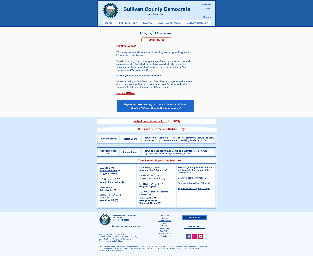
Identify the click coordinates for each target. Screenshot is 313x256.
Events (165, 223)
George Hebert (147, 200)
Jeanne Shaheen (108, 170)
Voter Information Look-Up (150, 121)
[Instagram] (194, 236)
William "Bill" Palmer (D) (152, 178)
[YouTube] (200, 236)
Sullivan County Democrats (157, 108)
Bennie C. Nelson (148, 203)
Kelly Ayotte (106, 190)
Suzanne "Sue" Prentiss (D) (153, 170)
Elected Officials (165, 221)
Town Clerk (150, 137)
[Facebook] (188, 236)
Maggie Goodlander (110, 182)
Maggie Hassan (108, 173)
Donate (165, 218)
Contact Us (164, 216)
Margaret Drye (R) (148, 186)
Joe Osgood (146, 197)
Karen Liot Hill (107, 200)
